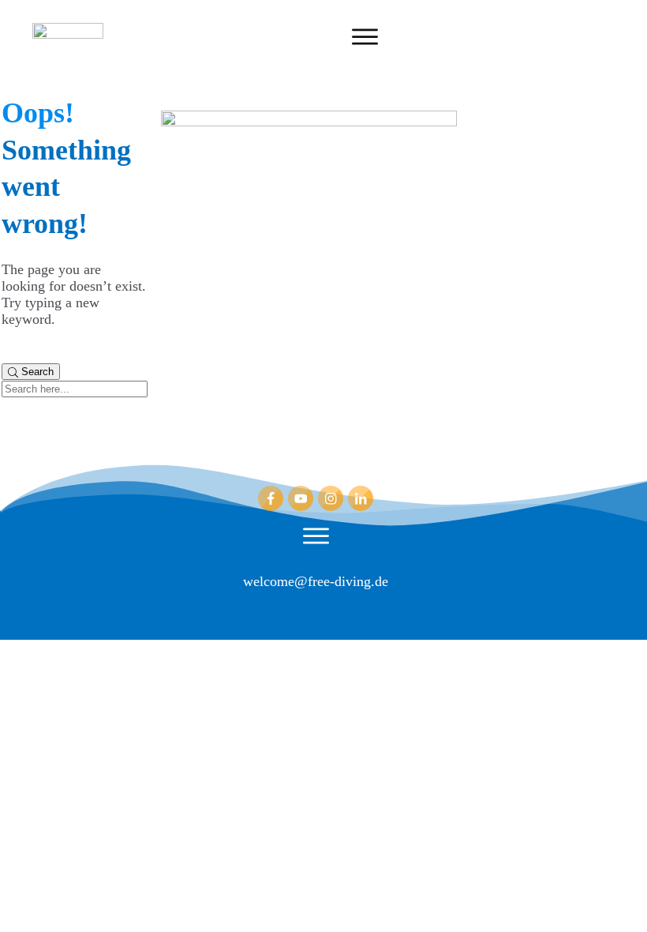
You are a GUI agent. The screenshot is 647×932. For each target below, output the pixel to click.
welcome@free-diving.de (315, 581)
